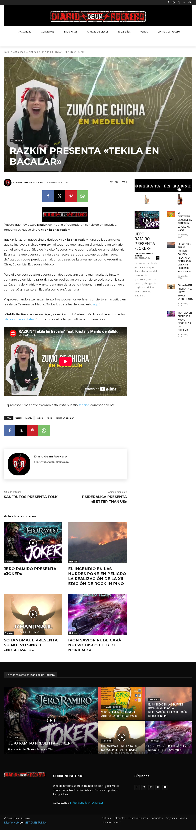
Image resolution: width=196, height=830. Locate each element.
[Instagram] (174, 3)
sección (84, 405)
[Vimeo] (184, 3)
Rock (49, 417)
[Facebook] (168, 3)
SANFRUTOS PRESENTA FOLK (31, 497)
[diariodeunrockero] (98, 16)
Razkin (39, 417)
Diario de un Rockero (30, 182)
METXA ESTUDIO (35, 822)
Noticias (33, 52)
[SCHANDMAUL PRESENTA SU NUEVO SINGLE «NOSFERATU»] (33, 614)
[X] (179, 3)
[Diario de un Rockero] (8, 182)
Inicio (7, 52)
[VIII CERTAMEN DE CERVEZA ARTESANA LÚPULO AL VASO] (171, 213)
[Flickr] (144, 787)
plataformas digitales (19, 319)
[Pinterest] (71, 196)
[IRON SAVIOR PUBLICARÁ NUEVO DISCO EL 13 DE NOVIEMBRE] (97, 614)
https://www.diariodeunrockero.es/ (51, 462)
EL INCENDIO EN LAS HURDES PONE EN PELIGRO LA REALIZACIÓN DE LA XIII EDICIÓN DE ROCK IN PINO (97, 576)
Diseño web (11, 822)
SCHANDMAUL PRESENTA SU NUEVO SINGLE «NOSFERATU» (31, 645)
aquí (96, 304)
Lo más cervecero (112, 707)
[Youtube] (189, 3)
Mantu (28, 417)
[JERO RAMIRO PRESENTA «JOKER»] (33, 542)
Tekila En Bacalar (65, 417)
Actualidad (19, 52)
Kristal (18, 417)
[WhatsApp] (82, 196)
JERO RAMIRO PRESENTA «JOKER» (145, 241)
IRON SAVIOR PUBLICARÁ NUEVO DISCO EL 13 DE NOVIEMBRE (94, 645)
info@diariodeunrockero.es (87, 802)
